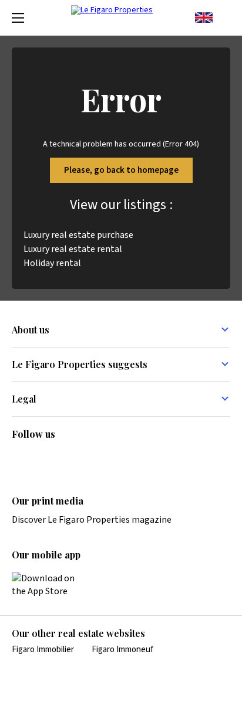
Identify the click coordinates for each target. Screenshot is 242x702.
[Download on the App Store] (50, 585)
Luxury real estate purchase (78, 235)
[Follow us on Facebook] (65, 459)
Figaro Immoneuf (122, 649)
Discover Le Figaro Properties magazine (92, 519)
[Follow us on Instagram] (42, 459)
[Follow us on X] (87, 459)
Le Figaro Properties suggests (79, 364)
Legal (24, 399)
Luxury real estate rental (72, 249)
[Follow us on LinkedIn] (19, 459)
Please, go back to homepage (121, 170)
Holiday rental (52, 263)
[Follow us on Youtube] (110, 459)
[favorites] (224, 17)
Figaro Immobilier (43, 649)
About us (30, 329)
